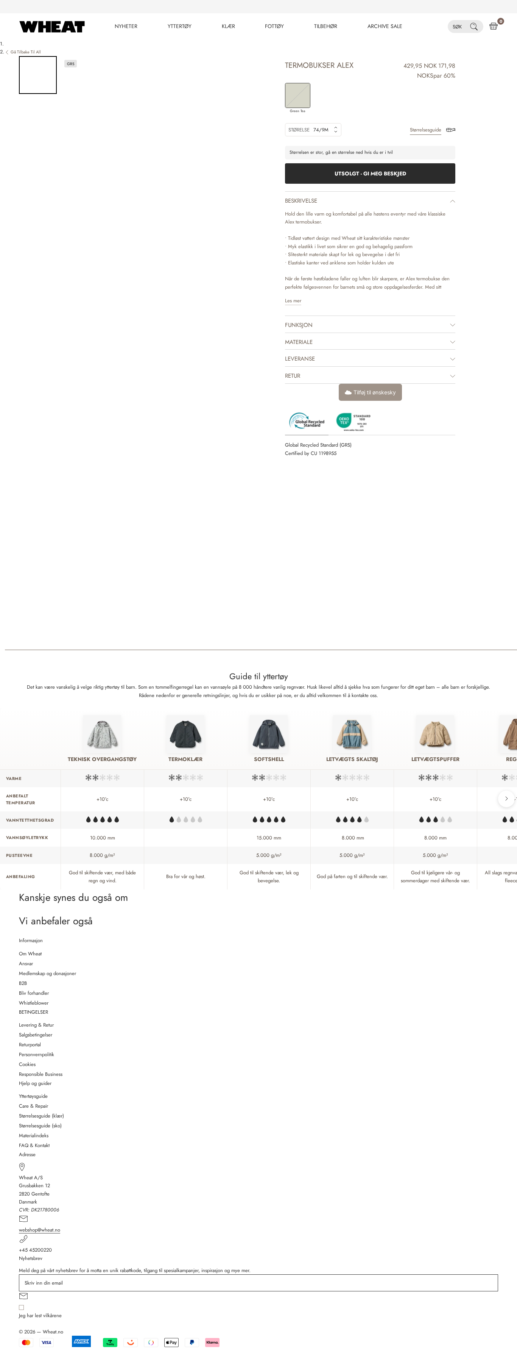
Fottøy (274, 26)
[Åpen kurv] (493, 26)
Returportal (30, 1044)
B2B (23, 983)
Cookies (27, 1064)
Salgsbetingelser (35, 1034)
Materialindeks (33, 1135)
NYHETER (126, 26)
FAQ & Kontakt (34, 1145)
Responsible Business (40, 1074)
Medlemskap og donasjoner (47, 973)
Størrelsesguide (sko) (40, 1125)
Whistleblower (33, 1003)
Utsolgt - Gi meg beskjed (370, 173)
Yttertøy (180, 26)
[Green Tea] (297, 95)
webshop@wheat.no (39, 1229)
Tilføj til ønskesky (374, 392)
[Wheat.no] (52, 26)
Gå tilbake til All (26, 52)
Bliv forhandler (34, 993)
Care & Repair (33, 1106)
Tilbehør (325, 26)
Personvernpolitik (36, 1054)
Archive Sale (385, 26)
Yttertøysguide (33, 1096)
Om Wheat (30, 953)
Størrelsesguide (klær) (41, 1115)
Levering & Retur (36, 1024)
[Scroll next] (506, 799)
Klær (228, 26)
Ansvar (26, 963)
